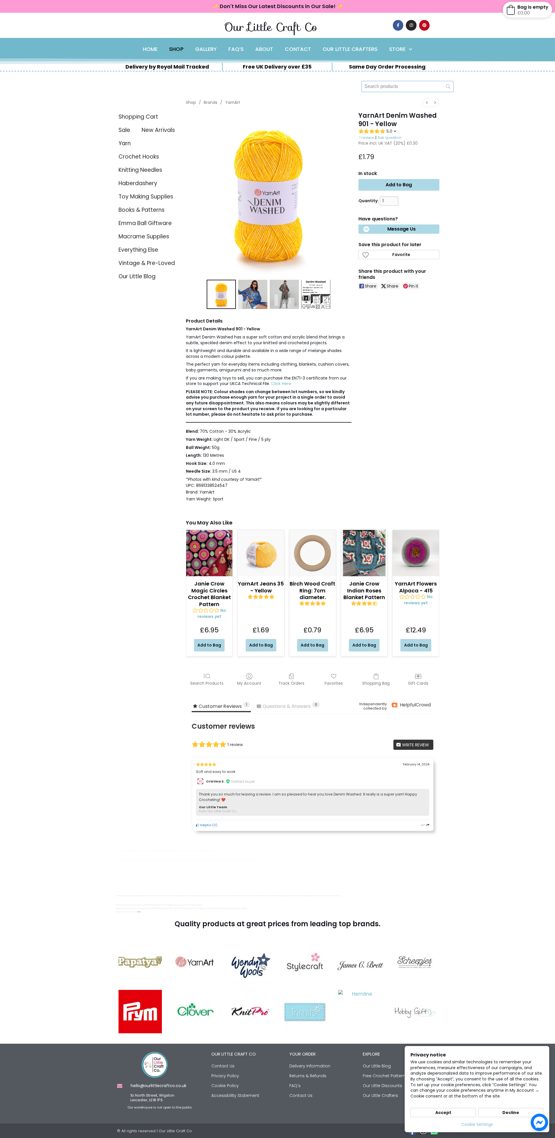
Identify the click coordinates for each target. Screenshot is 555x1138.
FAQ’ (139, 912)
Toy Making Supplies (146, 196)
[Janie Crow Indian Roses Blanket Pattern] (364, 553)
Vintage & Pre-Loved (147, 263)
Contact (298, 49)
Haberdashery (138, 183)
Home (150, 49)
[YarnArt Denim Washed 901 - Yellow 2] (284, 294)
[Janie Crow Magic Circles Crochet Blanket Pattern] (209, 553)
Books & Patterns (141, 210)
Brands (210, 102)
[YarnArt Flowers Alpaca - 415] (416, 553)
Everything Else (138, 250)
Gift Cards (418, 683)
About (264, 49)
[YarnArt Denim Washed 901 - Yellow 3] (315, 294)
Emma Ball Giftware (145, 223)
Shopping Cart (138, 117)
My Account (249, 683)
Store (397, 49)
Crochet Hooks (139, 157)
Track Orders (291, 683)
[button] (398, 229)
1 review (366, 137)
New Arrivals (158, 130)
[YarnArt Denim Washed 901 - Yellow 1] (252, 294)
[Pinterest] (424, 25)
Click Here (281, 383)
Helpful (205, 825)
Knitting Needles (140, 170)
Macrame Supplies (144, 236)
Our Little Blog (137, 276)
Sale (124, 130)
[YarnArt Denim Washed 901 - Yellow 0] (221, 294)
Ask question (390, 137)
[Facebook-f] (398, 25)
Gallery (206, 49)
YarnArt (232, 102)
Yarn (125, 143)
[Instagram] (411, 25)
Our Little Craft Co (270, 27)
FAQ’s (236, 49)
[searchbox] (407, 86)
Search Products (206, 683)
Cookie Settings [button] (477, 1124)
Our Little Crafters (350, 49)
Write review (415, 745)
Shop (176, 49)
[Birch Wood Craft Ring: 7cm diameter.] (312, 553)
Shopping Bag (376, 683)
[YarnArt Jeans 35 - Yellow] (261, 553)
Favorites (334, 683)
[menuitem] (427, 102)
